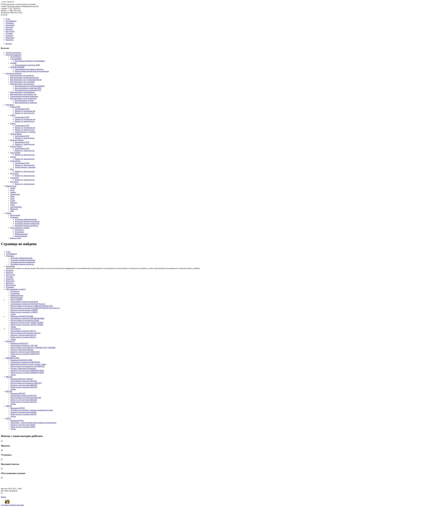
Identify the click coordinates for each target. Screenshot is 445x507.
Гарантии (9, 35)
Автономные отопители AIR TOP (24, 345)
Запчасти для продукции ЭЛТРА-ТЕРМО (27, 323)
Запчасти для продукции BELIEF (24, 400)
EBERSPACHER (12, 358)
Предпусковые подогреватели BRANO (26, 383)
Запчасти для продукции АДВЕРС (24, 310)
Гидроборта (19, 232)
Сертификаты (11, 21)
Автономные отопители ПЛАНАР (24, 302)
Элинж (13, 157)
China (12, 205)
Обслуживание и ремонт (20, 228)
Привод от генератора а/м (25, 111)
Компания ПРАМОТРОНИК (22, 316)
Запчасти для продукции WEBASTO (25, 352)
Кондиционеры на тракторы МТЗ (28, 88)
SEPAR (9, 406)
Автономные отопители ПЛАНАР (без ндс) (28, 304)
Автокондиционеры (13, 73)
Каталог (9, 44)
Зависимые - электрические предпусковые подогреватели (33, 423)
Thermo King (15, 107)
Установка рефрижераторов (26, 219)
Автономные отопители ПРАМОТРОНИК (27, 318)
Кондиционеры (21, 236)
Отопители (19, 230)
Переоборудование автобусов (26, 226)
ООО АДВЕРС (17, 300)
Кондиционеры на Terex (24, 100)
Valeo (12, 196)
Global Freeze (15, 161)
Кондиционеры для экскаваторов (23, 98)
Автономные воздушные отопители (29, 69)
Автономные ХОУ (22, 109)
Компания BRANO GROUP (22, 379)
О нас (8, 19)
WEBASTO (10, 341)
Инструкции (15, 215)
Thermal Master (16, 134)
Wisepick (13, 203)
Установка (10, 23)
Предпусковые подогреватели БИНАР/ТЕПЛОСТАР (32, 306)
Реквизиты (10, 38)
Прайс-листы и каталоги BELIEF (24, 402)
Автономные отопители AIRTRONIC (25, 362)
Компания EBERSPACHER (21, 360)
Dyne (12, 190)
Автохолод (10, 105)
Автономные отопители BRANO (24, 381)
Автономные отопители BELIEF (24, 395)
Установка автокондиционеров (27, 221)
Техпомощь (10, 25)
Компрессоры (11, 186)
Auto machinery (16, 207)
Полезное (9, 27)
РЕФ (12, 169)
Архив (13, 314)
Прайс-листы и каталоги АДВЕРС (24, 312)
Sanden (13, 192)
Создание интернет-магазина (12, 505)
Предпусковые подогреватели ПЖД (25, 320)
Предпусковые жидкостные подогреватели (32, 71)
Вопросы (9, 29)
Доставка (9, 33)
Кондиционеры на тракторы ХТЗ (28, 90)
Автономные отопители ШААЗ (23, 331)
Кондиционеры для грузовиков (22, 82)
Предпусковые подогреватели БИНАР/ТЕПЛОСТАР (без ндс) (35, 308)
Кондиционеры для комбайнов (22, 92)
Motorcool (14, 209)
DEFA (8, 418)
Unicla (12, 201)
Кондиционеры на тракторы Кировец (30, 86)
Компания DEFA (17, 421)
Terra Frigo (14, 173)
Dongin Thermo (16, 146)
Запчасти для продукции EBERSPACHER (27, 370)
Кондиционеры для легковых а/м (23, 94)
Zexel (12, 198)
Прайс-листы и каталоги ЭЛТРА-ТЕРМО (27, 325)
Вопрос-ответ (15, 238)
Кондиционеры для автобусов (22, 75)
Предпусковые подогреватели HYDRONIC (28, 366)
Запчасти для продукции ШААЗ (23, 335)
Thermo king (15, 194)
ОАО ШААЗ (16, 329)
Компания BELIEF (18, 393)
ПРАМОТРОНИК (17, 67)
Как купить (10, 31)
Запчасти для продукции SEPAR (23, 412)
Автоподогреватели (13, 55)
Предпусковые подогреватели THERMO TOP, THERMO (33, 348)
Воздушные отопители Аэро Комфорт (30, 61)
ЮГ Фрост (14, 182)
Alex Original (15, 153)
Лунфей (13, 63)
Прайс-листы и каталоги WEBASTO (25, 354)
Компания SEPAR (18, 408)
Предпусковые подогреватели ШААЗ (25, 333)
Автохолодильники (13, 53)
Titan (12, 211)
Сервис (8, 213)
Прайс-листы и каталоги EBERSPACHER (27, 373)
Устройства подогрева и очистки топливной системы (32, 410)
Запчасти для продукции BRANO (24, 385)
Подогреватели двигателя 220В (27, 65)
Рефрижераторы (21, 234)
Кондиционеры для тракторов (22, 84)
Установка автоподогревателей (27, 223)
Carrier (12, 115)
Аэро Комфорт (16, 59)
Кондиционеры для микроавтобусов (24, 78)
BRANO (9, 377)
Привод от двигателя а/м (24, 113)
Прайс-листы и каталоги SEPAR (23, 414)
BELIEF (9, 391)
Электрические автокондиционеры (24, 96)
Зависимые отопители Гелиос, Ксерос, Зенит (28, 364)
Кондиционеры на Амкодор (26, 103)
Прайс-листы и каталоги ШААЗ (23, 337)
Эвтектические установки (25, 132)
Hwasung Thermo (17, 140)
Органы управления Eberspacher (23, 368)
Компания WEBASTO (19, 343)
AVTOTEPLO (15, 57)
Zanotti (12, 123)
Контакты (9, 40)
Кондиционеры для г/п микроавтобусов (26, 80)
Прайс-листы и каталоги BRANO (24, 387)
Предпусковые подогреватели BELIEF (26, 398)
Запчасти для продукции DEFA (23, 425)
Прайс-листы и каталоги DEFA (23, 427)
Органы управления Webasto (22, 350)
